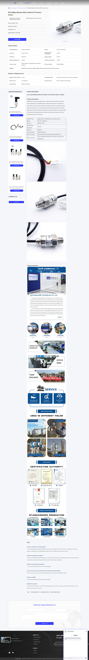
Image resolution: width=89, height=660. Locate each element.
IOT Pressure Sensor (21, 8)
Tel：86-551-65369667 (14, 638)
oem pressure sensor (45, 592)
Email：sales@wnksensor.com (16, 640)
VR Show (34, 3)
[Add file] (65, 658)
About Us (41, 3)
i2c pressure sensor (35, 592)
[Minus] (86, 631)
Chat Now (16, 39)
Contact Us (49, 3)
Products (27, 3)
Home (21, 3)
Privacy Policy (18, 658)
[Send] (86, 658)
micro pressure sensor (55, 592)
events (56, 3)
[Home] (13, 3)
